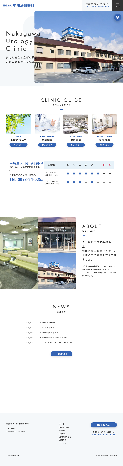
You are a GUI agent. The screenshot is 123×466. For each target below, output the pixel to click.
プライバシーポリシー (12, 455)
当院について (64, 427)
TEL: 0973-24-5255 (104, 434)
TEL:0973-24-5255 (26, 179)
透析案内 (62, 433)
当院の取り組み (65, 437)
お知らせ (62, 440)
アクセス (62, 443)
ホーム (61, 424)
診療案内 (62, 430)
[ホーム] (18, 5)
